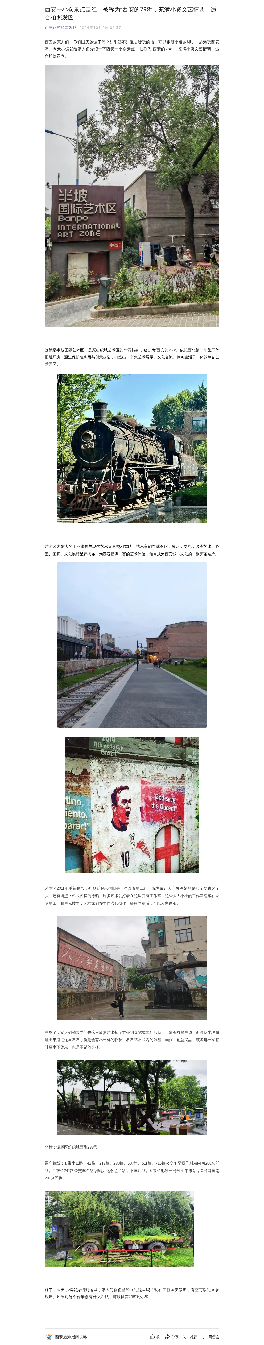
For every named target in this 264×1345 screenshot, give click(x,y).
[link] (71, 1337)
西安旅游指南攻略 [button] (61, 27)
